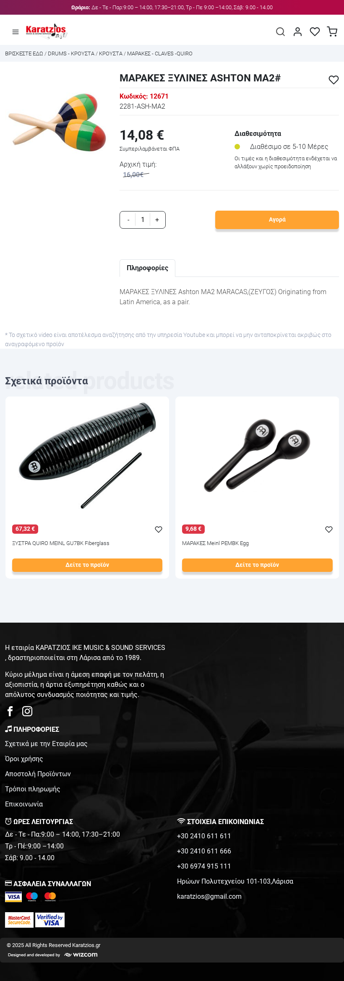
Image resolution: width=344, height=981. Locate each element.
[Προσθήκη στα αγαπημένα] (333, 80)
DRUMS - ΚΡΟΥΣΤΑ (71, 53)
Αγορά (277, 219)
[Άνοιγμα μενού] (15, 31)
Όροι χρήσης (24, 759)
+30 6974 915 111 (204, 866)
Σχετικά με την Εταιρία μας (46, 744)
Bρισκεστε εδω (24, 53)
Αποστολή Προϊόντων (38, 774)
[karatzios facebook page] (13, 713)
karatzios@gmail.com (209, 896)
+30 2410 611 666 (204, 851)
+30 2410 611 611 (204, 836)
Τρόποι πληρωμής (32, 789)
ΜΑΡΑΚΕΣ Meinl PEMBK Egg (215, 543)
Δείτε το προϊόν (87, 565)
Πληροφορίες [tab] (147, 268)
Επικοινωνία (24, 804)
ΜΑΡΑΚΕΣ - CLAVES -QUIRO (160, 53)
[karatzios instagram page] (27, 713)
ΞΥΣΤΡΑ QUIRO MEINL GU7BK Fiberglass (60, 543)
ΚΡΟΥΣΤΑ (110, 53)
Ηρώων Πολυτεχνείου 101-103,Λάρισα (235, 881)
